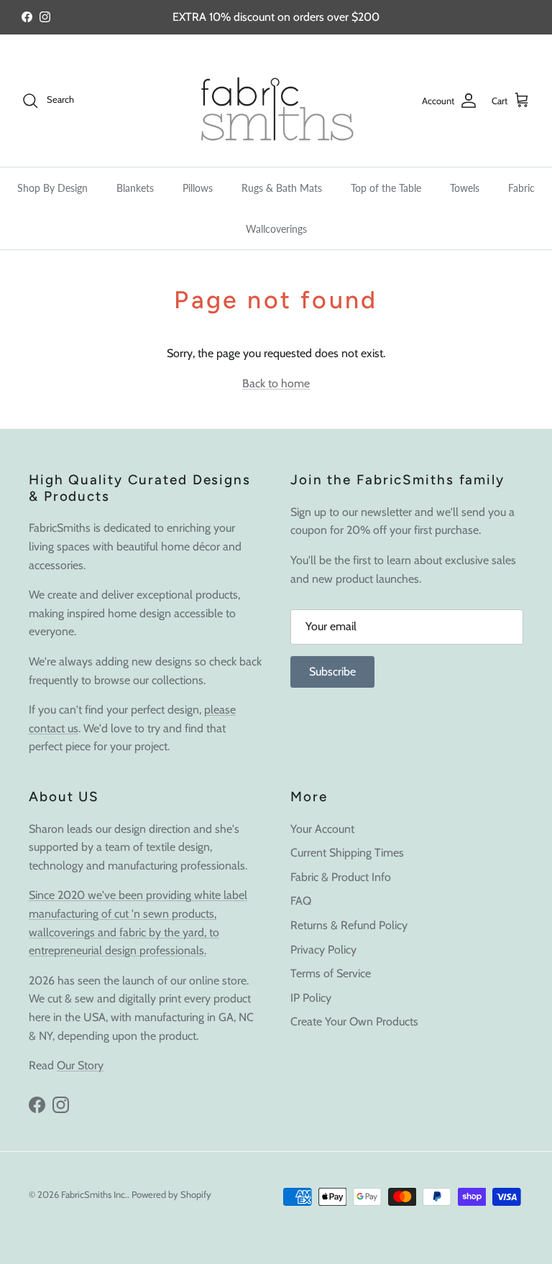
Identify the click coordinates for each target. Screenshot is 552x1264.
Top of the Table (386, 188)
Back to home (276, 383)
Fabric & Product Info (340, 877)
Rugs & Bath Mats (282, 188)
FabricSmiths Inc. (94, 1194)
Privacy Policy (323, 949)
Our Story (80, 1065)
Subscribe (332, 671)
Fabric (521, 188)
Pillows (198, 188)
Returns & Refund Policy (349, 925)
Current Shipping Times (347, 852)
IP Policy (310, 998)
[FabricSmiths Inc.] (276, 100)
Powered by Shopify (171, 1194)
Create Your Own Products (354, 1021)
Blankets (135, 188)
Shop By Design (52, 188)
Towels (464, 188)
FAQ (300, 901)
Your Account (322, 829)
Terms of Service (330, 973)
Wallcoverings (276, 229)
